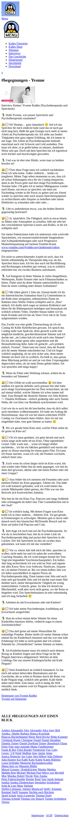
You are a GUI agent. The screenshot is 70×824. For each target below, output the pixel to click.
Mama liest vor (9, 766)
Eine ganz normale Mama (23, 746)
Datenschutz (62, 815)
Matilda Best (8, 772)
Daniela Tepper (10, 743)
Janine (41, 753)
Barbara (24, 733)
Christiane (27, 740)
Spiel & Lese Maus (12, 785)
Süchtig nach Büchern (41, 792)
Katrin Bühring (51, 759)
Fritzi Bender (24, 749)
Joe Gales (26, 756)
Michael (21, 772)
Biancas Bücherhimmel (14, 736)
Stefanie (28, 785)
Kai (19, 759)
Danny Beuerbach (49, 743)
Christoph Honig (10, 740)
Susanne (23, 792)
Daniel (37, 740)
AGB (49, 815)
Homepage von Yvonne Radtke (19, 695)
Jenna (49, 753)
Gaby (54, 749)
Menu (4, 18)
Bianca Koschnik (40, 733)
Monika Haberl (16, 775)
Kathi (25, 759)
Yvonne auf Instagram (13, 698)
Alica (45, 730)
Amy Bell (54, 730)
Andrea (5, 730)
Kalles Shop (15, 46)
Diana (63, 743)
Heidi (18, 753)
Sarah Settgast (55, 779)
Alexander (36, 730)
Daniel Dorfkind (29, 743)
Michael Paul (33, 772)
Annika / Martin (10, 733)
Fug (48, 749)
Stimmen (14, 50)
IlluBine (26, 753)
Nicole (29, 775)
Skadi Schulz (8, 795)
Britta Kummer (59, 736)
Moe (4, 775)
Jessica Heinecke (11, 756)
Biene (32, 736)
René (38, 779)
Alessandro (16, 730)
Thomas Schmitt (10, 798)
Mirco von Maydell (53, 772)
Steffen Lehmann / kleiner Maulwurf (22, 789)
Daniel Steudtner (51, 740)
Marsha (42, 769)
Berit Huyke (43, 736)
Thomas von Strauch (32, 798)
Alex (26, 730)
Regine (30, 779)
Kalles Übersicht (18, 43)
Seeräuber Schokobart (47, 782)
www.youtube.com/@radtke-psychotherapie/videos (30, 247)
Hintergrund (15, 59)
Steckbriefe (15, 63)
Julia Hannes (8, 759)
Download (15, 66)
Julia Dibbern (54, 756)
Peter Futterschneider (13, 779)
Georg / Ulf (8, 753)
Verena (5, 802)
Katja (32, 759)
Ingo (34, 753)
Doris (4, 746)
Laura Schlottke (10, 762)
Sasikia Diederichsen (22, 782)
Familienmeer (46, 746)
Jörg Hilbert (39, 756)
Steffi (15, 792)
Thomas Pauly (44, 795)
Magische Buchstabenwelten (36, 762)
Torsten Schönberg (55, 798)
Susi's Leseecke (26, 795)
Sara (43, 779)
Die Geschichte (17, 56)
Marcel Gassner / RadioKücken (19, 769)
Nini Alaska (40, 775)
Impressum (37, 815)
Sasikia (5, 782)
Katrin (39, 759)
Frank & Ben (8, 749)
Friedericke (39, 749)
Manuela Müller (28, 766)
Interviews (14, 53)
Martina (51, 769)
